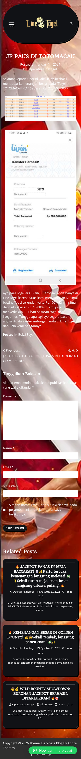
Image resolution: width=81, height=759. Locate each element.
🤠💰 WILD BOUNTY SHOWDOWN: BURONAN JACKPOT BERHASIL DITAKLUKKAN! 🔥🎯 (40, 693)
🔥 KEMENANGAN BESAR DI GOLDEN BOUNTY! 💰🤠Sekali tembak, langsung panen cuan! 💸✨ (40, 637)
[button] (53, 750)
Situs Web (10, 486)
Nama (8, 448)
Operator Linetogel (43, 69)
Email (8, 467)
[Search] (71, 23)
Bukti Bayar (26, 334)
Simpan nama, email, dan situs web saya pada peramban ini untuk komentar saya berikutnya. (43, 509)
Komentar (11, 396)
